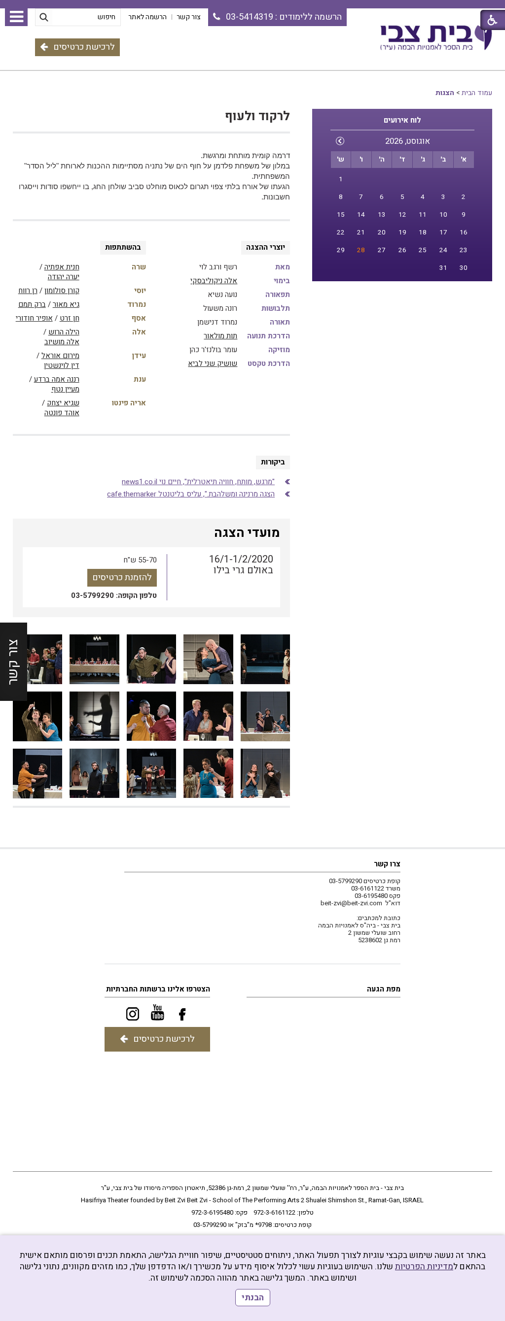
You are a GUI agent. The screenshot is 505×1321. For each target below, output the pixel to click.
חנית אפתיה (61, 267)
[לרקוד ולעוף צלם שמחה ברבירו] (265, 659)
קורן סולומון (61, 290)
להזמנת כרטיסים (122, 577)
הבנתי (253, 1297)
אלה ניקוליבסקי (213, 280)
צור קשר (13, 662)
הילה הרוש (63, 332)
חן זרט (69, 318)
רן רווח (27, 290)
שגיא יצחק (63, 402)
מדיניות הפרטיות (424, 1266)
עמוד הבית (477, 93)
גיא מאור (66, 304)
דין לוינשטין (61, 365)
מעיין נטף (65, 389)
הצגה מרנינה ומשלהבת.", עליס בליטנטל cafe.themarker (191, 494)
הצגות (444, 93)
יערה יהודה (63, 276)
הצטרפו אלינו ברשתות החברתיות (158, 989)
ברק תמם (32, 304)
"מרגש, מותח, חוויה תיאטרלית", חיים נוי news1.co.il (198, 481)
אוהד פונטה (61, 412)
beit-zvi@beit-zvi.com (351, 903)
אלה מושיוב (61, 341)
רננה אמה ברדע (56, 379)
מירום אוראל (60, 355)
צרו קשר (387, 864)
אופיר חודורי (34, 318)
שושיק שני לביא (212, 363)
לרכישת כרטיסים (84, 47)
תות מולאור (220, 335)
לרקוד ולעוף (257, 116)
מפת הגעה (383, 989)
